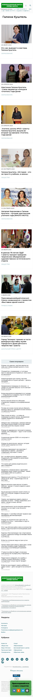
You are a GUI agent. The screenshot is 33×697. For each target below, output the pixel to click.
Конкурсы (4, 628)
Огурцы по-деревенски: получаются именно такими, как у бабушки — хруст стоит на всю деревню (16, 431)
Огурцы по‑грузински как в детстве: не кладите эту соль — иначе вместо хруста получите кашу (15, 521)
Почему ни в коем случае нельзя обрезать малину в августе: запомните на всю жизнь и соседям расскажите (16, 409)
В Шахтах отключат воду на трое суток (14, 540)
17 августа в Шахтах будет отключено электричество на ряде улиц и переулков (15, 552)
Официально (18, 650)
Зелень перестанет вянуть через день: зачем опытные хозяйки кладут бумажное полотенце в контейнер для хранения (16, 546)
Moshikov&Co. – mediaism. (21, 666)
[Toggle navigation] (26, 5)
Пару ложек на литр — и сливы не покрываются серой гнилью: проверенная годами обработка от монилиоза (15, 417)
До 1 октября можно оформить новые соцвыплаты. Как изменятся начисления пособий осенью (14, 458)
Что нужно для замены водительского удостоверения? (14, 464)
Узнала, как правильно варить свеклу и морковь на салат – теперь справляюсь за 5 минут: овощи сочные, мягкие (16, 500)
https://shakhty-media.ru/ (22, 585)
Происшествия (6, 650)
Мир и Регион (5, 648)
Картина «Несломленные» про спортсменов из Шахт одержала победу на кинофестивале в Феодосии (16, 534)
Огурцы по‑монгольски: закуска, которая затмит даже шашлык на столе (15, 444)
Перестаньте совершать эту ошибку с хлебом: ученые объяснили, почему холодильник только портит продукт (14, 559)
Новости (4, 643)
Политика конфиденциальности (12, 630)
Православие (7, 305)
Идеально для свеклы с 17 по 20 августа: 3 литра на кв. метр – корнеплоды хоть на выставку (15, 478)
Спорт (16, 643)
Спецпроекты (5, 652)
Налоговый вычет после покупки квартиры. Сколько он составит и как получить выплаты (16, 508)
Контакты (4, 623)
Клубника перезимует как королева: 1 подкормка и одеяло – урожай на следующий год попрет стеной (14, 451)
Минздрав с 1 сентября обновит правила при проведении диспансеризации (16, 514)
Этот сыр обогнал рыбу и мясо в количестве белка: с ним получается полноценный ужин (16, 527)
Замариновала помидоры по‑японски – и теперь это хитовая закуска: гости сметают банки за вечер (16, 387)
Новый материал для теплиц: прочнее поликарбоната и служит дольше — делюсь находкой (16, 380)
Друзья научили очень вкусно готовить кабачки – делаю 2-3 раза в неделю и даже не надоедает (15, 486)
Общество (5, 177)
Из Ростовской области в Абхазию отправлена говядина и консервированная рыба (15, 402)
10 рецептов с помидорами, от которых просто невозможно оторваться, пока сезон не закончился (16, 373)
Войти (3, 632)
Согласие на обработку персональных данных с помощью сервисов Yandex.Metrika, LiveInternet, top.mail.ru (16, 606)
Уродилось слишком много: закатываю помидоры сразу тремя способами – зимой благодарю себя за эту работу (15, 471)
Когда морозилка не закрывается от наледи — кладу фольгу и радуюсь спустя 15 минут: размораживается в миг (16, 395)
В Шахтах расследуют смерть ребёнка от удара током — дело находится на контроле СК (16, 566)
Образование (7, 53)
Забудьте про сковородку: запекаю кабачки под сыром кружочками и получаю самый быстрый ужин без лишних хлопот (16, 424)
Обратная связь (19, 652)
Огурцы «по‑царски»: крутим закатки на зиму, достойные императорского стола (15, 366)
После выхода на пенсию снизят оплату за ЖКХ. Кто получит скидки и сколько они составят (15, 493)
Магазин (4, 625)
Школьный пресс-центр (11, 349)
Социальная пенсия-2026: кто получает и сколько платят (15, 438)
